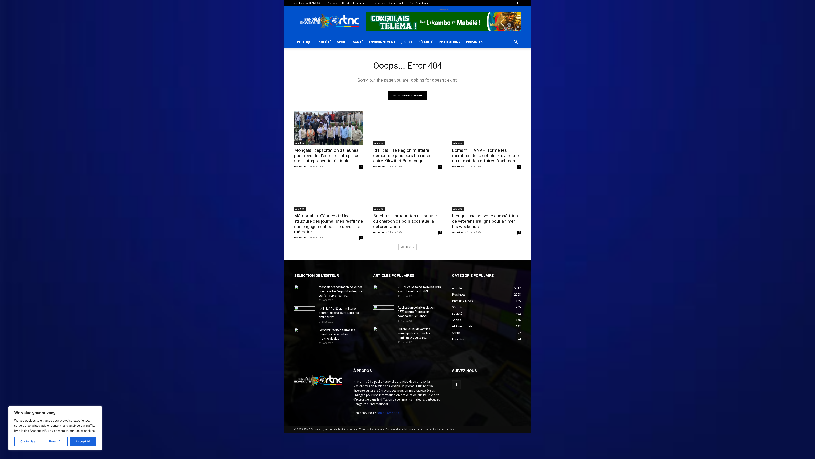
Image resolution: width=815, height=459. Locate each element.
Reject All (55, 441)
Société (325, 42)
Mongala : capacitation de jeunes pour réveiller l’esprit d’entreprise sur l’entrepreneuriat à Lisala (326, 155)
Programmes (360, 2)
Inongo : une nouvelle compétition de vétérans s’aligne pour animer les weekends (485, 221)
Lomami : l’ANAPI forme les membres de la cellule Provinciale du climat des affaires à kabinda (485, 155)
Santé (358, 42)
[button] (516, 42)
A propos (333, 2)
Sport (342, 42)
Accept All (83, 441)
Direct (345, 2)
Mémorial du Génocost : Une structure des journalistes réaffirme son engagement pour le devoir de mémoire (328, 223)
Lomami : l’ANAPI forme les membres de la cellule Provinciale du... (337, 334)
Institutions (449, 42)
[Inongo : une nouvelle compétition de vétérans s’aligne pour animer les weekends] (486, 193)
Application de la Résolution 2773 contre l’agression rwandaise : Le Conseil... (416, 312)
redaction (300, 166)
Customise (27, 441)
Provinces (474, 42)
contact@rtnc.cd (388, 413)
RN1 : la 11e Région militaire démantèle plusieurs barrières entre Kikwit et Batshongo (402, 155)
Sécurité (426, 42)
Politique (305, 42)
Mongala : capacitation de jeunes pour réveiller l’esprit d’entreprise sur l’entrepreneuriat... (341, 291)
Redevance (378, 2)
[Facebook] (517, 3)
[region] (55, 428)
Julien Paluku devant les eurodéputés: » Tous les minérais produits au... (414, 333)
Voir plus (406, 247)
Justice (407, 42)
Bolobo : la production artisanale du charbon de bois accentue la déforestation (405, 221)
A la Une (299, 143)
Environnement (382, 42)
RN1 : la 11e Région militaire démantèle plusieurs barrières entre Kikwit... (339, 313)
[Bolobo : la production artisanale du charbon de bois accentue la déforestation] (407, 193)
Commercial (396, 2)
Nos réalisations (419, 2)
